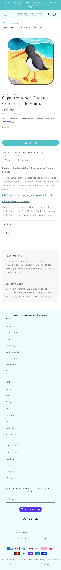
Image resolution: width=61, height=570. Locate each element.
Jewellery (10, 345)
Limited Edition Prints (16, 352)
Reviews (10, 415)
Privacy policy (16, 564)
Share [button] (8, 233)
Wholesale (11, 434)
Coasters (12, 23)
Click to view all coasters (16, 201)
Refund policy (53, 560)
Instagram (11, 465)
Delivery (10, 421)
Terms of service (31, 564)
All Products (11, 332)
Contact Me (11, 452)
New (8, 339)
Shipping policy (47, 564)
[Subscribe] (52, 499)
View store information (16, 160)
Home (8, 326)
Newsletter (11, 471)
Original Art (11, 358)
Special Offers (12, 364)
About (8, 395)
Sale (8, 371)
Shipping (17, 114)
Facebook (10, 459)
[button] (6, 14)
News (8, 408)
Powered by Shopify (37, 559)
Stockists (10, 402)
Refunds (10, 428)
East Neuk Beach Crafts (18, 559)
